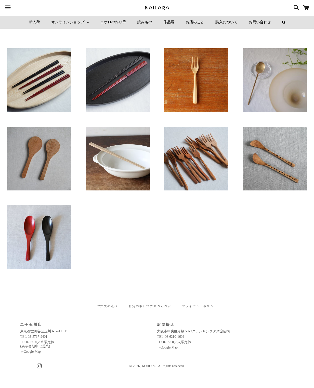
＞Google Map (30, 351)
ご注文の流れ (107, 306)
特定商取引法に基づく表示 (150, 306)
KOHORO (149, 366)
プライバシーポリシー (199, 306)
